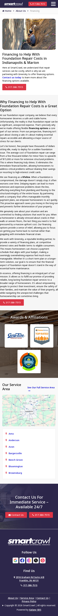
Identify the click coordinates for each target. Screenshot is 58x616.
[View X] (35, 560)
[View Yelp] (42, 560)
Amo (11, 433)
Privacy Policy (29, 601)
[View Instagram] (29, 560)
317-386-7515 (38, 4)
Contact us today (11, 77)
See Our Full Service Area (41, 387)
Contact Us (17, 514)
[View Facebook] (22, 560)
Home (7, 10)
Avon (11, 446)
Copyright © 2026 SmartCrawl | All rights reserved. (30, 605)
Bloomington (16, 466)
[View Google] (15, 560)
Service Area (27, 598)
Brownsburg (15, 472)
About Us (21, 10)
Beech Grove (16, 459)
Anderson (14, 440)
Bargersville (15, 453)
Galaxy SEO (35, 609)
